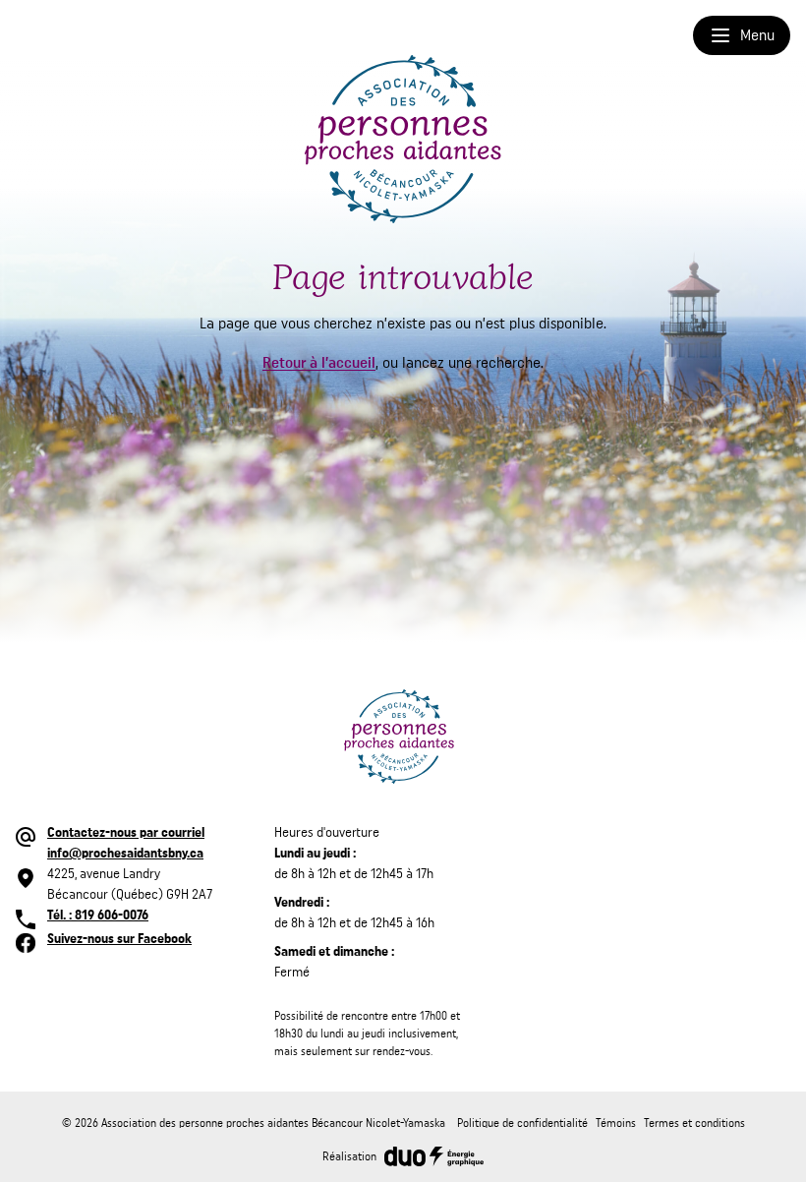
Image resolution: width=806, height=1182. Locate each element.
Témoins (616, 1123)
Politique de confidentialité (522, 1123)
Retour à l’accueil (318, 363)
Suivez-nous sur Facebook (119, 939)
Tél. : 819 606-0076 (97, 915)
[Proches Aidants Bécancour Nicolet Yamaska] (403, 139)
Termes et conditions (694, 1123)
